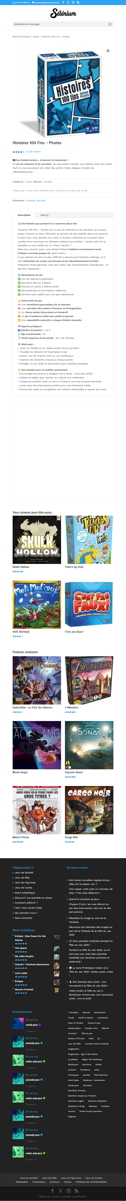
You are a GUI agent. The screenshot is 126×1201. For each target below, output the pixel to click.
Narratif (41, 200)
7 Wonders (73, 1012)
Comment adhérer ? (26, 902)
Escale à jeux (94, 1023)
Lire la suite (84, 998)
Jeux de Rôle (22, 877)
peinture (72, 1070)
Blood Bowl (99, 1012)
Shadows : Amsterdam (94, 1080)
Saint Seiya (73, 1080)
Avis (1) (44, 215)
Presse (67, 1182)
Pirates (48, 181)
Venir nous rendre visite (28, 907)
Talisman (93, 1106)
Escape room (91, 1028)
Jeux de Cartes (23, 887)
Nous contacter (23, 918)
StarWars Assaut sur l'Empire (82, 1096)
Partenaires (38, 1182)
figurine (105, 1028)
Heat (91, 1038)
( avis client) (33, 151)
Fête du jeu (87, 1033)
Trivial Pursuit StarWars (90, 1111)
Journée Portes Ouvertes (97, 1044)
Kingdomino (73, 1049)
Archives (55, 1182)
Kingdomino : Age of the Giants (83, 1054)
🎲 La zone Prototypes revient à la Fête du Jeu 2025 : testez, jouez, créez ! (91, 971)
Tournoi (71, 1111)
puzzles (86, 1075)
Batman (86, 1012)
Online (98, 1064)
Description (24, 215)
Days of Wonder (76, 1023)
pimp (96, 1070)
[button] (108, 51)
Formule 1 (72, 1033)
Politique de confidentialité (91, 1182)
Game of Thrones (76, 1038)
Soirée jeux (73, 1085)
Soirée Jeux (32, 1025)
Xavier (36, 36)
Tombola (105, 1106)
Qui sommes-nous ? (26, 913)
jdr (99, 1038)
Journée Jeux (33, 1043)
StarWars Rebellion (97, 1101)
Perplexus (85, 1070)
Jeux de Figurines (25, 882)
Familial (31, 200)
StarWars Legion (76, 1101)
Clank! (71, 1018)
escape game (74, 1028)
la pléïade (73, 1059)
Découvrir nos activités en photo (33, 897)
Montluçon (73, 1064)
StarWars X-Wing (76, 1106)
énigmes (72, 1116)
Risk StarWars (101, 1075)
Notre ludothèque (22, 36)
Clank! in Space (85, 1018)
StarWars (87, 1085)
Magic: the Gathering (92, 1059)
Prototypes (73, 1075)
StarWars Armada (76, 1090)
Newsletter (22, 1182)
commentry (102, 1018)
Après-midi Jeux (34, 1061)
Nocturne (86, 1064)
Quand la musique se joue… (85, 899)
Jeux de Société (24, 872)
